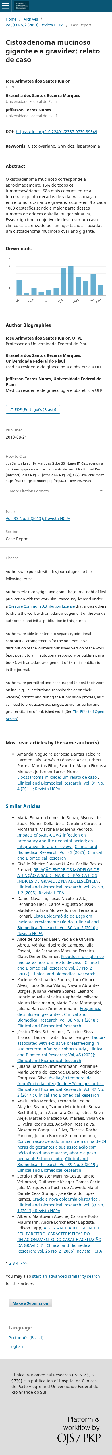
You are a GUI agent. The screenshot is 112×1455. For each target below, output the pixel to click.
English (16, 1346)
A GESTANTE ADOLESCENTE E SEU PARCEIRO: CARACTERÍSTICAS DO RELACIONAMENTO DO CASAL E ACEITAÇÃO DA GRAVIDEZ (59, 1236)
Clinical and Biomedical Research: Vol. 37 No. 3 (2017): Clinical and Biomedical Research (60, 1092)
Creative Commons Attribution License (42, 606)
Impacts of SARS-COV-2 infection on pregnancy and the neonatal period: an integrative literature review (55, 840)
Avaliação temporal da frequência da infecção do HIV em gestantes (60, 1080)
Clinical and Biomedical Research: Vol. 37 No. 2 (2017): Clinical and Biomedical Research (58, 968)
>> (25, 1263)
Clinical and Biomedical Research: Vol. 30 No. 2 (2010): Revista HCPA (58, 927)
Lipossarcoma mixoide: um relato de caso (57, 777)
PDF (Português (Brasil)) (35, 409)
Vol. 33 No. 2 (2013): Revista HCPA (34, 24)
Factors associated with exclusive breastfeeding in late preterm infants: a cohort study (61, 1043)
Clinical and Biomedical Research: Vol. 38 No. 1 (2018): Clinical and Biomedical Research (57, 1020)
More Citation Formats (29, 490)
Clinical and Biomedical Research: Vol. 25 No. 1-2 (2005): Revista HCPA (60, 889)
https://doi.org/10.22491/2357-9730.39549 (56, 131)
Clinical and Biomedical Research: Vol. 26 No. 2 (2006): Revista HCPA (59, 1248)
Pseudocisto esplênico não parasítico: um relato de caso (60, 959)
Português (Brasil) (26, 1337)
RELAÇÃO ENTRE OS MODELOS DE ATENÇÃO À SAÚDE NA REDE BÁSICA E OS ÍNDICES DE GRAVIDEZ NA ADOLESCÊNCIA (58, 875)
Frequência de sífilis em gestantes (59, 1011)
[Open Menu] (5, 6)
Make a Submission (30, 1303)
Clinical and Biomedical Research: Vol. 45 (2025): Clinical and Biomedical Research (59, 852)
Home (11, 19)
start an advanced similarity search (66, 1276)
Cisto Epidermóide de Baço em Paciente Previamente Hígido (54, 919)
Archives (31, 19)
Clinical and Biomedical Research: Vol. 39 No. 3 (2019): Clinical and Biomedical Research (57, 1164)
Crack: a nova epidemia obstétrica (65, 1199)
